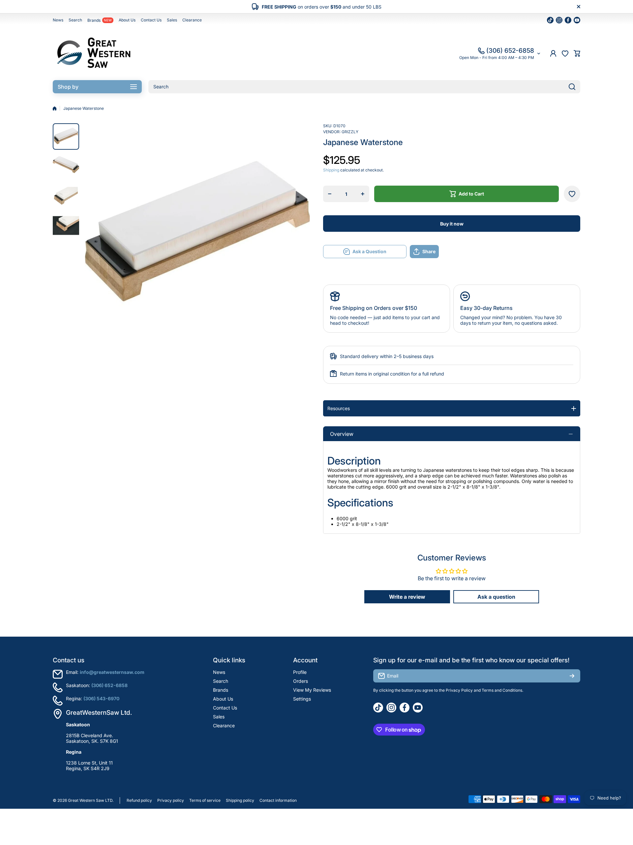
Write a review (407, 596)
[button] (577, 53)
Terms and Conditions (502, 690)
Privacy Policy (459, 690)
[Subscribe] (572, 675)
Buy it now (452, 223)
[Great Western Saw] (94, 53)
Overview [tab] (341, 434)
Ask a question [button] (496, 596)
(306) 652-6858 (510, 50)
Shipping (331, 169)
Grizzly (350, 131)
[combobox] (364, 86)
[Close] (578, 6)
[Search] (572, 86)
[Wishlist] (565, 53)
